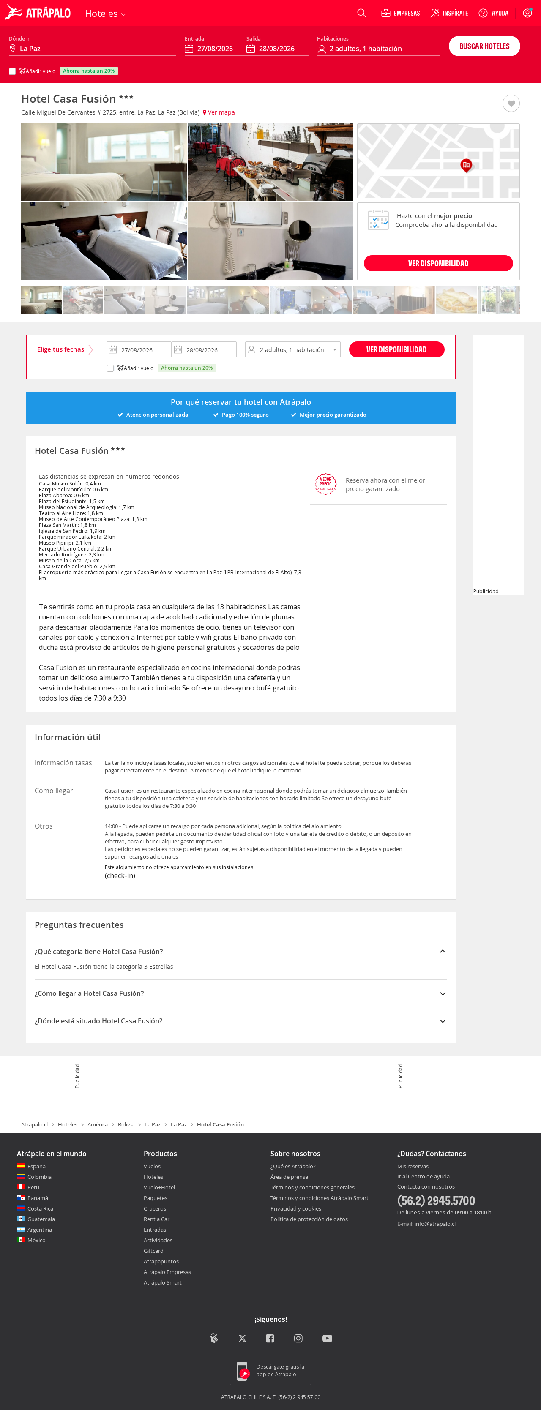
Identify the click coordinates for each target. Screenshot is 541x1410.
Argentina (39, 1229)
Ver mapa (220, 112)
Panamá (37, 1198)
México (36, 1240)
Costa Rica (40, 1208)
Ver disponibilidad (396, 349)
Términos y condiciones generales (312, 1187)
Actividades (158, 1240)
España (36, 1166)
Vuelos (152, 1166)
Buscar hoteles (484, 46)
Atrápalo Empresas (167, 1272)
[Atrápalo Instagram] (299, 1339)
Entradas (155, 1229)
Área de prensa (289, 1177)
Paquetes (155, 1198)
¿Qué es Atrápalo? (293, 1166)
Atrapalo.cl (34, 1124)
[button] (511, 104)
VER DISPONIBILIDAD (438, 263)
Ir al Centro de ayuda (423, 1176)
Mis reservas (413, 1166)
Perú (33, 1187)
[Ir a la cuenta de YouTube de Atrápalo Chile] (327, 1339)
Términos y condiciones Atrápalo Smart (319, 1198)
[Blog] (214, 1338)
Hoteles (67, 1124)
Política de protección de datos (309, 1219)
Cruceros (155, 1208)
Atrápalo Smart (163, 1282)
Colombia (39, 1177)
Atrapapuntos (161, 1261)
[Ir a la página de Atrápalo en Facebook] (271, 1339)
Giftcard (154, 1251)
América (97, 1124)
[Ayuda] (493, 13)
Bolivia (126, 1124)
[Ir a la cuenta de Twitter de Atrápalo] (242, 1339)
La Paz (153, 1124)
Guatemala (41, 1219)
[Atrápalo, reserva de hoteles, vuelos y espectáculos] (39, 13)
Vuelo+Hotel (159, 1187)
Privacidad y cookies (295, 1208)
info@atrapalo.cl (435, 1223)
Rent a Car (156, 1219)
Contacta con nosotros (426, 1187)
